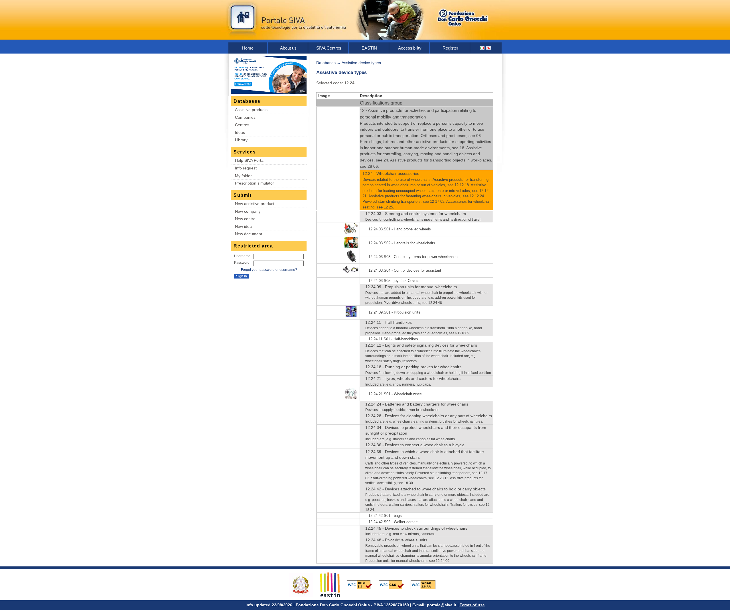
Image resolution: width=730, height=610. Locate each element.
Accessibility (409, 48)
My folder (243, 175)
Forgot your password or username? (269, 269)
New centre (245, 218)
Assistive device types (361, 62)
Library (241, 140)
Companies (245, 117)
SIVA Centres (328, 48)
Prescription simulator (254, 183)
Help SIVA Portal (249, 160)
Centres (242, 124)
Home (248, 48)
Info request (246, 168)
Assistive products (251, 109)
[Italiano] (482, 48)
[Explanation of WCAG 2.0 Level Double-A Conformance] (426, 584)
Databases (326, 62)
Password (242, 262)
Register (450, 48)
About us (288, 48)
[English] (488, 48)
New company (248, 211)
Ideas (240, 132)
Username (242, 256)
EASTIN (369, 48)
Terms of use (472, 605)
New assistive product (254, 203)
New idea (243, 226)
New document (248, 234)
